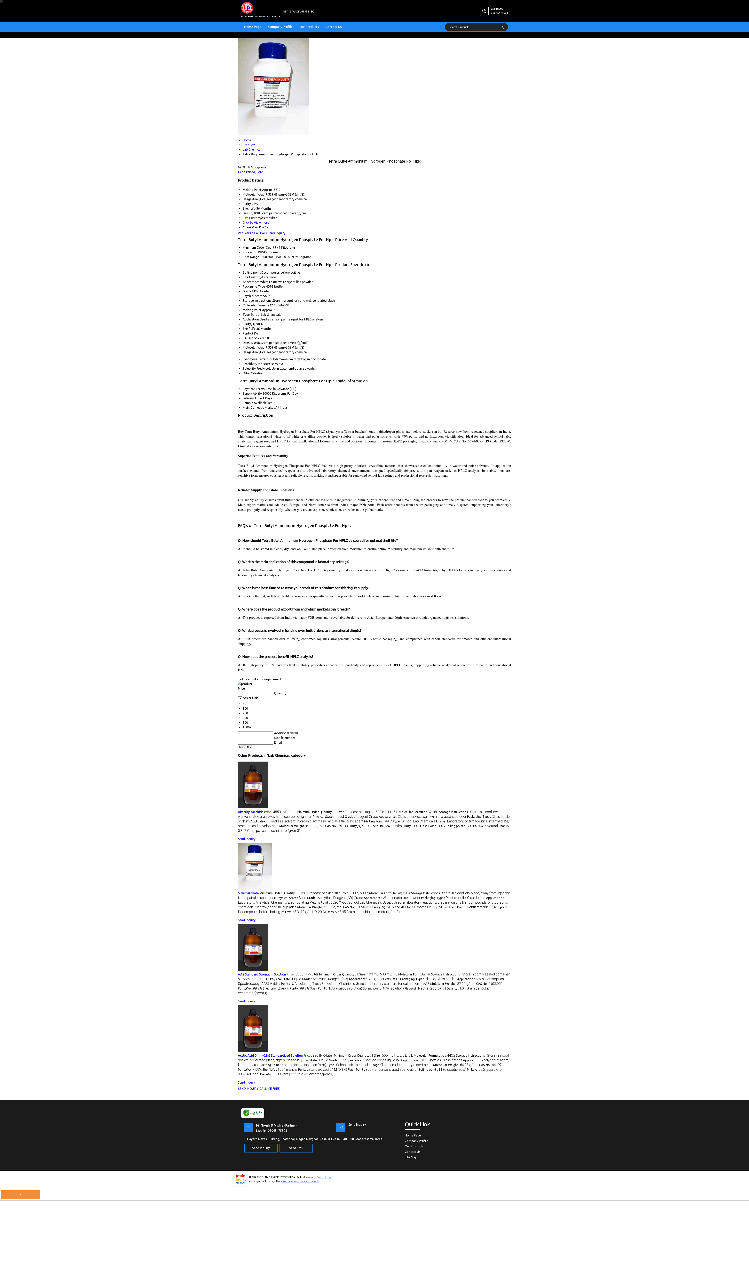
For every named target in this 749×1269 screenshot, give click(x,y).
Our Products (309, 26)
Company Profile (280, 26)
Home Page (253, 26)
